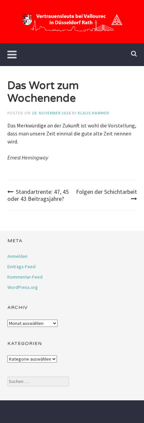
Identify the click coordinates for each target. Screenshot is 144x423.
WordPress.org (22, 287)
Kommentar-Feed (25, 277)
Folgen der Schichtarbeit (106, 191)
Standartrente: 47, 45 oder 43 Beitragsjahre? (38, 195)
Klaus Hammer (93, 112)
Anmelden (17, 256)
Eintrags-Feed (21, 267)
